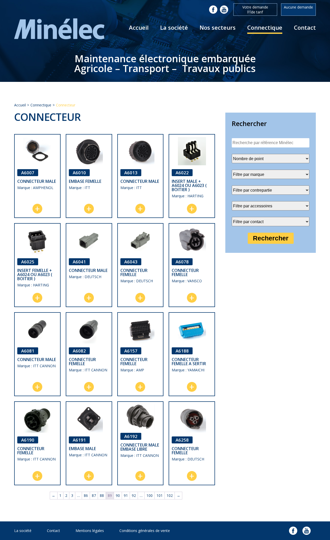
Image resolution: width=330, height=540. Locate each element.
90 (118, 495)
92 (134, 495)
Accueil (138, 27)
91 (126, 495)
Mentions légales (90, 530)
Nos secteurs (218, 27)
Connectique (264, 27)
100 (149, 495)
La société (174, 27)
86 (86, 495)
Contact (305, 27)
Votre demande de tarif (255, 9)
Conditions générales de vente (144, 530)
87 (94, 495)
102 (170, 495)
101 (159, 495)
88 (102, 495)
